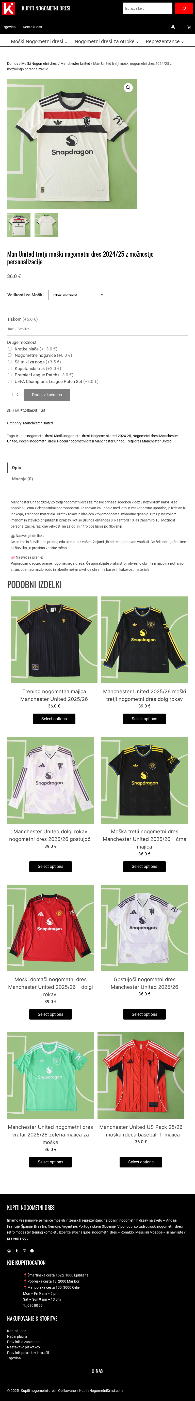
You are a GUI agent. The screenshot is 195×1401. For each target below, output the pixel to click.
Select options (54, 718)
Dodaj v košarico (47, 394)
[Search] (184, 8)
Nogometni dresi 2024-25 (111, 436)
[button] (128, 87)
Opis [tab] (16, 467)
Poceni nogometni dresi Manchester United (90, 441)
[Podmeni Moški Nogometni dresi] (66, 41)
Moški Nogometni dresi (39, 63)
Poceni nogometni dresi (37, 441)
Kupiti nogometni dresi (46, 8)
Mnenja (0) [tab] (22, 478)
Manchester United (75, 63)
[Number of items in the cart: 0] (189, 27)
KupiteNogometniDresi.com (101, 1391)
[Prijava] (173, 27)
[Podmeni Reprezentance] (182, 41)
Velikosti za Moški (25, 294)
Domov (12, 63)
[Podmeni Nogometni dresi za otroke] (137, 41)
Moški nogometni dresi (72, 436)
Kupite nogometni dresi (34, 436)
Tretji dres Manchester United (149, 441)
